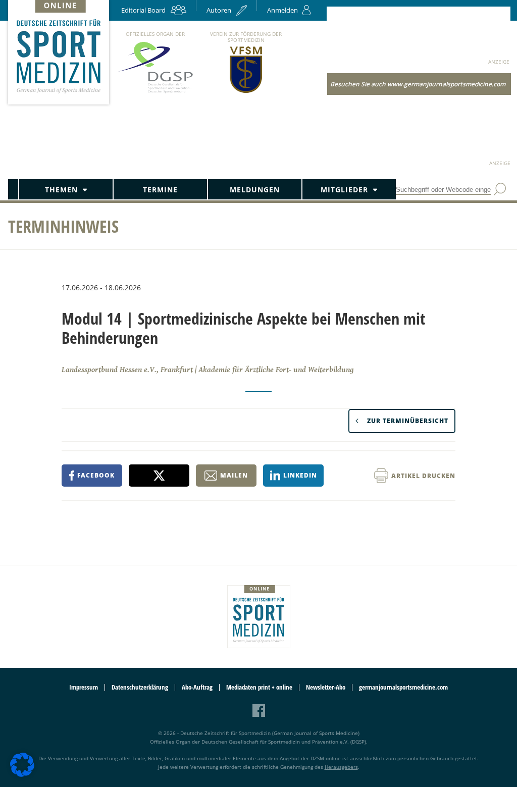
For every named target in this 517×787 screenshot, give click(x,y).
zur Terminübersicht (407, 420)
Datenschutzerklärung (140, 687)
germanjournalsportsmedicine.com (403, 687)
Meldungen (255, 189)
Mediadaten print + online (259, 687)
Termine (160, 189)
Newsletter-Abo (325, 687)
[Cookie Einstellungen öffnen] (22, 775)
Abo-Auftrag (197, 687)
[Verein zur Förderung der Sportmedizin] (246, 92)
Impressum (83, 687)
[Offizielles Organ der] (155, 92)
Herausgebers (341, 766)
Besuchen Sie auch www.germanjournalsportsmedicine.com (417, 84)
